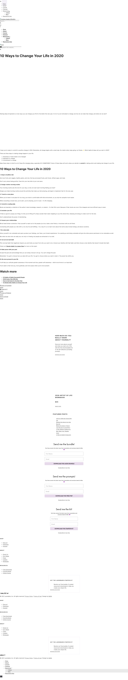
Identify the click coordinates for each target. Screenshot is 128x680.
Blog (9, 671)
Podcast (7, 666)
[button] (0, 49)
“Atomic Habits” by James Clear (15, 246)
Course (7, 664)
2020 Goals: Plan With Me (10, 279)
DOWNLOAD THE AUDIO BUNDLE (64, 464)
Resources (8, 668)
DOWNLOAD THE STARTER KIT (64, 529)
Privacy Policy (29, 596)
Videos (10, 670)
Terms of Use (37, 596)
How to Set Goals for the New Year (12, 281)
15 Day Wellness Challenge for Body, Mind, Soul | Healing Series (63, 431)
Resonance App (9, 673)
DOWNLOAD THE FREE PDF (64, 496)
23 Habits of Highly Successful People (14, 277)
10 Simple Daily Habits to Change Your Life (15, 282)
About (7, 663)
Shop (6, 661)
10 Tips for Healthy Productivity (63, 434)
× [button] (0, 26)
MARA (50, 596)
